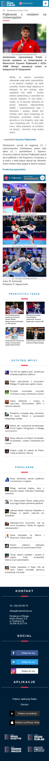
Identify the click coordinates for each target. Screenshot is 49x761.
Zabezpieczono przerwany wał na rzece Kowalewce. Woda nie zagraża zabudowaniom (24, 525)
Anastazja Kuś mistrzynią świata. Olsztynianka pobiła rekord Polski (14, 343)
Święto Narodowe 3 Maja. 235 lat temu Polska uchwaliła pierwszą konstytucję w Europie (24, 569)
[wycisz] (42, 177)
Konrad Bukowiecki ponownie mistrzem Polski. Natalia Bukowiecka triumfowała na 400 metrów (14, 319)
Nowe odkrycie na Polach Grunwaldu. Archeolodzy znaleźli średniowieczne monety (24, 440)
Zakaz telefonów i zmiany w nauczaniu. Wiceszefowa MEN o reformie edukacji (24, 403)
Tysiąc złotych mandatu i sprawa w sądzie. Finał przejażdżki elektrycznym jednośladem (24, 557)
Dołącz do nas (28, 653)
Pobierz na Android (27, 713)
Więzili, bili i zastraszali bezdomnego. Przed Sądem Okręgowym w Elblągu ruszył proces (24, 428)
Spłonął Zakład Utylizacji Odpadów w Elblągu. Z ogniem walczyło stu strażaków (24, 513)
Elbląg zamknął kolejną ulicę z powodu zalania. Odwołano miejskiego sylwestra (24, 491)
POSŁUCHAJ (28, 3)
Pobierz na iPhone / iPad (27, 722)
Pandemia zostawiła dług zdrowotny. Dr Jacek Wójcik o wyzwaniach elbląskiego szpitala (24, 416)
